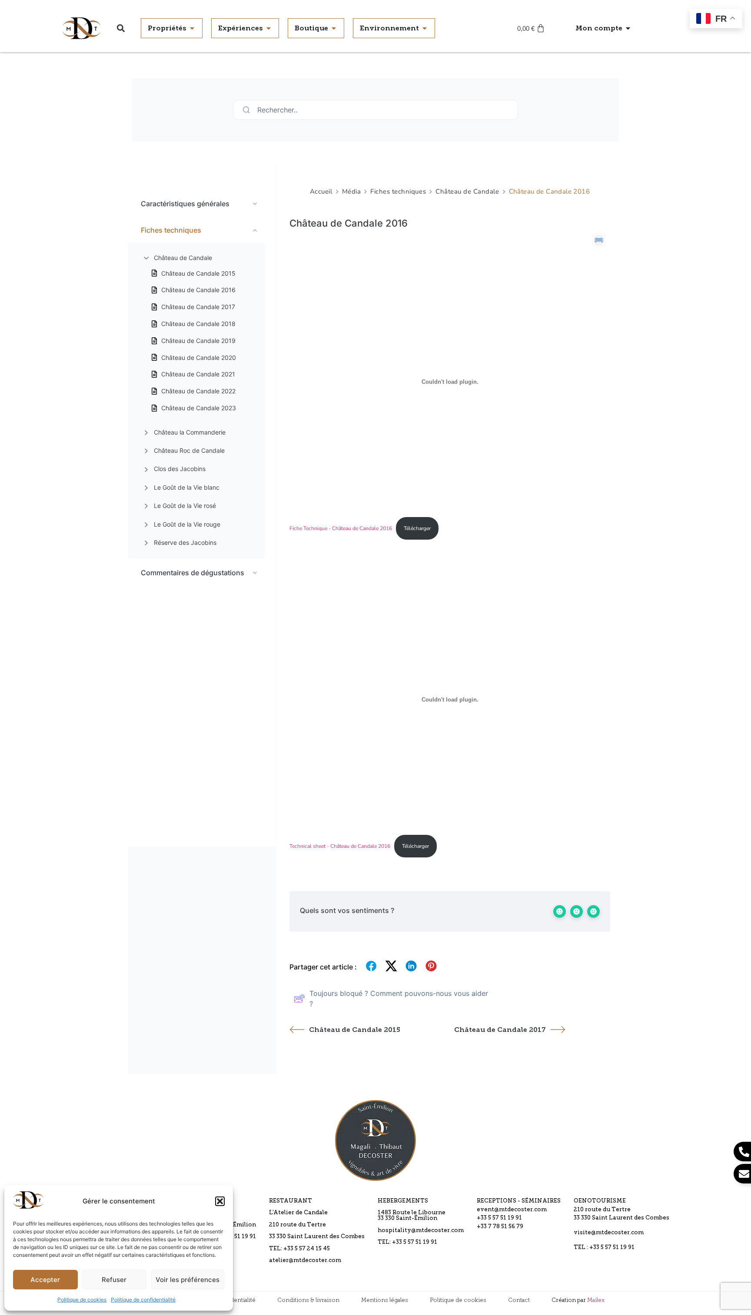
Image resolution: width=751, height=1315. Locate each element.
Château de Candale (183, 257)
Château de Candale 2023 (198, 408)
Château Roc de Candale (189, 450)
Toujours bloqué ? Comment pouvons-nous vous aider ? (398, 998)
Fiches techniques (398, 191)
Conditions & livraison (308, 1300)
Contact (519, 1300)
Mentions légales (384, 1300)
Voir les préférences (187, 1279)
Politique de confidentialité (143, 1299)
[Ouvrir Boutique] (333, 28)
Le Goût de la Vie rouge (187, 524)
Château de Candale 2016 (198, 289)
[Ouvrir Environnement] (424, 28)
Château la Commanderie (190, 432)
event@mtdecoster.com (512, 1210)
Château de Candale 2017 (198, 306)
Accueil (321, 191)
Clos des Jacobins (180, 468)
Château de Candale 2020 (198, 357)
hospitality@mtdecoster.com (421, 1230)
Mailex (596, 1300)
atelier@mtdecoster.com (305, 1260)
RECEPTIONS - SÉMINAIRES (519, 1201)
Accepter (45, 1279)
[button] (220, 1201)
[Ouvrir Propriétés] (192, 28)
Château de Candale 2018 (198, 323)
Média (351, 191)
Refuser (114, 1279)
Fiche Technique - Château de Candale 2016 (340, 528)
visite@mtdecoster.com (609, 1233)
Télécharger (417, 528)
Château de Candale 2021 (198, 374)
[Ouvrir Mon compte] (628, 28)
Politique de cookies (81, 1299)
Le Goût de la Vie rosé (185, 505)
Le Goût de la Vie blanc (186, 487)
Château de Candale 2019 (198, 340)
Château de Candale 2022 (198, 391)
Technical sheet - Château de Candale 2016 (339, 846)
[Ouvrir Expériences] (268, 28)
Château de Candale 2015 (198, 273)
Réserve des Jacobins (185, 542)
